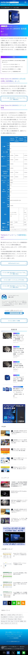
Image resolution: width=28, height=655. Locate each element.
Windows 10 (4, 621)
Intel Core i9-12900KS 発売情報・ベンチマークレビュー (18, 366)
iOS (25, 621)
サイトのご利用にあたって (13, 646)
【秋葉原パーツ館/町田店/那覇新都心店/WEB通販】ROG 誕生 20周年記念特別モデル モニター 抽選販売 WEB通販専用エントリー (19, 484)
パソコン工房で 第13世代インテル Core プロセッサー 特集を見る (13, 98)
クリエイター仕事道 (18, 621)
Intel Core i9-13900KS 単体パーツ (11, 64)
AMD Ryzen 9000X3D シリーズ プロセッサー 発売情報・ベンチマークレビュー (19, 502)
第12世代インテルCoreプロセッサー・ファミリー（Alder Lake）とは (18, 392)
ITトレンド (7, 634)
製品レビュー (4, 614)
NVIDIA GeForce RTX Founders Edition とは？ (19, 491)
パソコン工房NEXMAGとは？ (13, 641)
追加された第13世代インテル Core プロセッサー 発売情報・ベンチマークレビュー (18, 352)
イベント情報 (18, 636)
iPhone (19, 619)
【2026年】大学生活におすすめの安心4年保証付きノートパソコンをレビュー (19, 432)
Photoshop (10, 619)
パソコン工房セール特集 (14, 320)
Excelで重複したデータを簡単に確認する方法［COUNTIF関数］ (20, 594)
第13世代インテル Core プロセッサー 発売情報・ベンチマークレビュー (18, 338)
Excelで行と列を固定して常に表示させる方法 (20, 573)
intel (6, 34)
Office (13, 614)
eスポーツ (21, 617)
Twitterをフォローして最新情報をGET (11, 71)
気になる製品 (4, 26)
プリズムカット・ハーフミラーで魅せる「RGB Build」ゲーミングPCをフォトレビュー (19, 520)
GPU (2, 623)
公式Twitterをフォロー (14, 263)
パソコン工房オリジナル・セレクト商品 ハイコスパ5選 (19, 458)
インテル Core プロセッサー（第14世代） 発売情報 (18, 379)
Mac (12, 621)
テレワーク (14, 623)
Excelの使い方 (4, 617)
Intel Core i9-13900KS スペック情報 (11, 69)
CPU (2, 34)
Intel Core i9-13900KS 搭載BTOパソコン (13, 66)
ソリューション (10, 636)
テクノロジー (19, 614)
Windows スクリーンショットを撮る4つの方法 (19, 563)
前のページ (2, 647)
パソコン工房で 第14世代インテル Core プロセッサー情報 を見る (13, 286)
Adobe (9, 614)
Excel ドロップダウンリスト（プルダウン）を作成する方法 (19, 555)
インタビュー (11, 617)
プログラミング (7, 623)
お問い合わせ (22, 646)
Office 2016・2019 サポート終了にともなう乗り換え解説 (18, 449)
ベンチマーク (4, 619)
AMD (16, 619)
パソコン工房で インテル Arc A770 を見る (14, 280)
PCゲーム (13, 634)
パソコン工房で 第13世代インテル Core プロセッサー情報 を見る (13, 273)
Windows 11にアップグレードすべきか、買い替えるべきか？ (19, 467)
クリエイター (20, 634)
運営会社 (5, 646)
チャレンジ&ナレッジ (17, 632)
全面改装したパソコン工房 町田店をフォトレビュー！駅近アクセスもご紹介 (19, 441)
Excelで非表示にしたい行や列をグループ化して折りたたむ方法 (20, 584)
